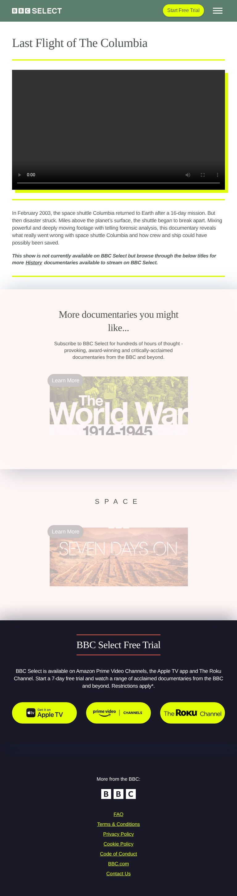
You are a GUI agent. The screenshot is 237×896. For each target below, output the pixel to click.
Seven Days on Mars (75, 590)
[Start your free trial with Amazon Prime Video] (118, 713)
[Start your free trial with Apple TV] (44, 713)
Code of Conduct (118, 854)
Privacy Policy (118, 834)
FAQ (118, 814)
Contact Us (118, 874)
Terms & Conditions (118, 824)
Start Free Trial (183, 10)
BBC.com (118, 864)
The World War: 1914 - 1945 (84, 439)
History (34, 262)
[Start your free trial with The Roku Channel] (192, 713)
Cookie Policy (119, 844)
